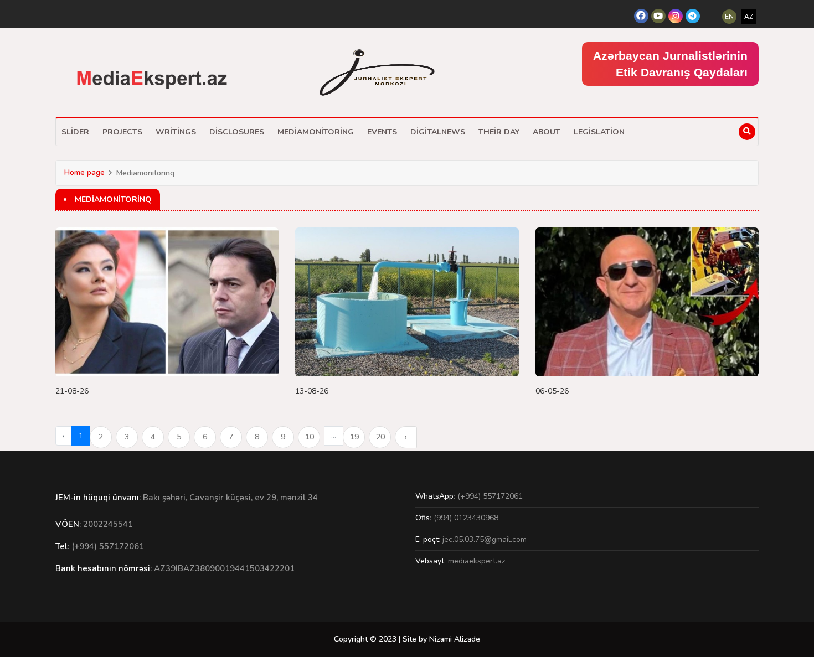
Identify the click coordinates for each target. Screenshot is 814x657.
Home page (84, 172)
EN (729, 16)
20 (380, 437)
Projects (122, 132)
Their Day (498, 132)
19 (354, 437)
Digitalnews (437, 132)
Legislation (599, 132)
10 (309, 437)
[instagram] (675, 16)
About (546, 132)
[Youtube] (658, 16)
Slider (75, 132)
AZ (748, 16)
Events (382, 132)
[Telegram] (693, 16)
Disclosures (236, 132)
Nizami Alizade (454, 639)
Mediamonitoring (315, 132)
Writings (176, 132)
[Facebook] (641, 16)
